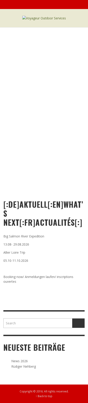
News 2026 (19, 361)
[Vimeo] (71, 4)
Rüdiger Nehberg (23, 366)
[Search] (9, 4)
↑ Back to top (44, 396)
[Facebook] (62, 4)
